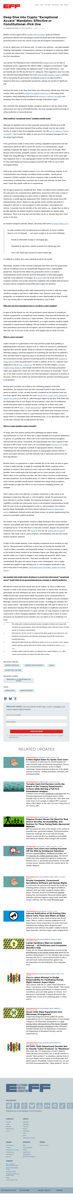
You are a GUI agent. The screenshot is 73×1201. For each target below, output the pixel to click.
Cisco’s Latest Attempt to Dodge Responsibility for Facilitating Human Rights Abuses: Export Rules (44, 979)
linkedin (55, 1106)
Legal (7, 1124)
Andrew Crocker (11, 28)
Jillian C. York (44, 757)
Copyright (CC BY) (8, 1190)
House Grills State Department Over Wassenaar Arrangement (44, 1013)
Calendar (25, 1122)
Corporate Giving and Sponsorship (12, 1174)
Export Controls (12, 665)
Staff (24, 1135)
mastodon (9, 1106)
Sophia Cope (54, 974)
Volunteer (26, 1124)
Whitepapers (27, 1154)
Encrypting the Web (13, 670)
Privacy (8, 1147)
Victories (25, 1126)
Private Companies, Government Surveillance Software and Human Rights (46, 881)
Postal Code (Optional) (13, 715)
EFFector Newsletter (29, 1156)
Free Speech (10, 1145)
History (25, 1128)
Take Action (55, 4)
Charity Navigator (35, 1111)
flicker (47, 1106)
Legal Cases (26, 1152)
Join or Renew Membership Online (12, 1164)
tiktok (62, 1106)
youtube (39, 1106)
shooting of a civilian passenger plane (43, 856)
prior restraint (26, 690)
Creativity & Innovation (12, 1149)
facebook (17, 1106)
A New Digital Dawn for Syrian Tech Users (47, 759)
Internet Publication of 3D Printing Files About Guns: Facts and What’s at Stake (46, 914)
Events (25, 1149)
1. (3, 624)
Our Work (48, 4)
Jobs (24, 1133)
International (10, 1154)
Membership (10, 1128)
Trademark (24, 1190)
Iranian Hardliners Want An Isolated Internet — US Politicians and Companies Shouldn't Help (46, 945)
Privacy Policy (44, 1190)
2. (4, 633)
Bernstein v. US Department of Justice (19, 680)
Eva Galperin (44, 877)
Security (8, 1126)
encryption (9, 690)
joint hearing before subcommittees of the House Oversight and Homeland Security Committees (47, 1024)
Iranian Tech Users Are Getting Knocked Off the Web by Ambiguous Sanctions (46, 849)
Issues (42, 4)
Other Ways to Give (12, 1179)
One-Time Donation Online (12, 1168)
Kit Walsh (42, 911)
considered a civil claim (54, 794)
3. (3, 642)
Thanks (59, 1190)
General (8, 1122)
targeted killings (39, 853)
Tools (61, 4)
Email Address (11, 721)
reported (61, 892)
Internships (26, 1131)
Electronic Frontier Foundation (11, 6)
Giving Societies (11, 1171)
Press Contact (44, 1145)
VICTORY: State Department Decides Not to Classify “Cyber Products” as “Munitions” (48, 1047)
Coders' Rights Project (34, 665)
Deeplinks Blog (31, 757)
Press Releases (27, 1147)
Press (8, 1131)
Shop (7, 1177)
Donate (66, 4)
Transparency (10, 1152)
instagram (24, 1106)
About (37, 4)
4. (4, 651)
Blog (24, 1145)
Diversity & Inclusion (29, 1137)
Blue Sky (32, 1106)
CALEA (51, 665)
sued (61, 900)
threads (70, 1106)
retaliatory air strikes (55, 853)
